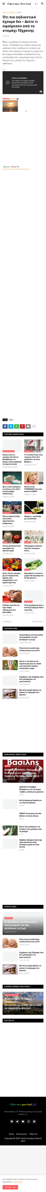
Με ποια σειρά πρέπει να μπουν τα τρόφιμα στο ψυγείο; (30, 692)
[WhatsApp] (16, 426)
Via (4, 69)
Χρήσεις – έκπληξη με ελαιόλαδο (32, 517)
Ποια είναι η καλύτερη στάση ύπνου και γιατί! (29, 649)
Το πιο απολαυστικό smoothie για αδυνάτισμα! (12, 548)
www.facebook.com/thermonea (16, 169)
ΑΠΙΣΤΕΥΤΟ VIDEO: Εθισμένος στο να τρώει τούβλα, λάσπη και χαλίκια (31, 789)
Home (11, 1134)
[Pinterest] (22, 426)
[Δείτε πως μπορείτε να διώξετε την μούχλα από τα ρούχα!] (10, 830)
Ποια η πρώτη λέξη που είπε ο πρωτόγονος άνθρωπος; (11, 519)
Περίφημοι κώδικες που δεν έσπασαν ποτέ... (33, 548)
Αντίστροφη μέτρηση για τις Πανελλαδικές (30, 801)
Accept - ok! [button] (10, 1187)
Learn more (17, 1182)
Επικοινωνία (21, 1134)
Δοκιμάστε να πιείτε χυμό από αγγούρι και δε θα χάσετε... (33, 575)
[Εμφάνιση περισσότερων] (33, 426)
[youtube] (23, 1121)
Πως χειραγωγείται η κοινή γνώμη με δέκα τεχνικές (33, 607)
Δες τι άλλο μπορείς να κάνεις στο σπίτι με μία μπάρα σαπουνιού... (12, 490)
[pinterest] (34, 1121)
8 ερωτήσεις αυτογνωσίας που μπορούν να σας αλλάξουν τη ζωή (31, 637)
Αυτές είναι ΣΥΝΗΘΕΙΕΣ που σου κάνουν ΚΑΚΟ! (33, 489)
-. (11, 166)
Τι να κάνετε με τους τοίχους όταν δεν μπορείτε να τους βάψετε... (33, 458)
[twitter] (17, 1121)
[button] (3, 4)
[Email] (28, 426)
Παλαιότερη (37, 621)
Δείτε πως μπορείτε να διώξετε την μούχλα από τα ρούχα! (30, 828)
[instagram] (28, 1121)
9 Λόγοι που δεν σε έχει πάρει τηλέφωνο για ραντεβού (11, 608)
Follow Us (33, 1134)
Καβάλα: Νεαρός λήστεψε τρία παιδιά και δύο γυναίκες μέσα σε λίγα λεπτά (30, 843)
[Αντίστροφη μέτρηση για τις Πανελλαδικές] (10, 804)
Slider (19, 12)
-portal (11, 98)
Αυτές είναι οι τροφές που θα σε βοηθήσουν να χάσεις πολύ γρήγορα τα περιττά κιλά (12, 459)
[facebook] (12, 1121)
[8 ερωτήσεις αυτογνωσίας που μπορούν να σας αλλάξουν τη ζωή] (10, 639)
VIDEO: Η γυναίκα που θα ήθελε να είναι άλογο (30, 814)
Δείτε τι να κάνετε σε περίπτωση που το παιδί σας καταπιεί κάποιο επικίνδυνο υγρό (30, 664)
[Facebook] (5, 426)
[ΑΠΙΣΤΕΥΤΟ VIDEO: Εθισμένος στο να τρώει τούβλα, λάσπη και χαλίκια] (10, 791)
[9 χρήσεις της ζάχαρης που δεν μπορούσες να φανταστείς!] (10, 681)
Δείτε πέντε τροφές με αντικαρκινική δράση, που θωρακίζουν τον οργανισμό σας (12, 578)
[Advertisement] (23, 136)
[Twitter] (10, 426)
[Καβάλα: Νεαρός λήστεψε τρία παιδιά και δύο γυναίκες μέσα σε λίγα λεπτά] (10, 844)
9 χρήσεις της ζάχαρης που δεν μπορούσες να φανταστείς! (31, 679)
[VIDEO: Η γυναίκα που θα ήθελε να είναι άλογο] (10, 817)
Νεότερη (7, 621)
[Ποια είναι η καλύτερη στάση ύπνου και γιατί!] (10, 652)
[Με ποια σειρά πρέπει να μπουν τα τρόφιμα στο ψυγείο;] (10, 694)
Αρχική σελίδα (9, 12)
